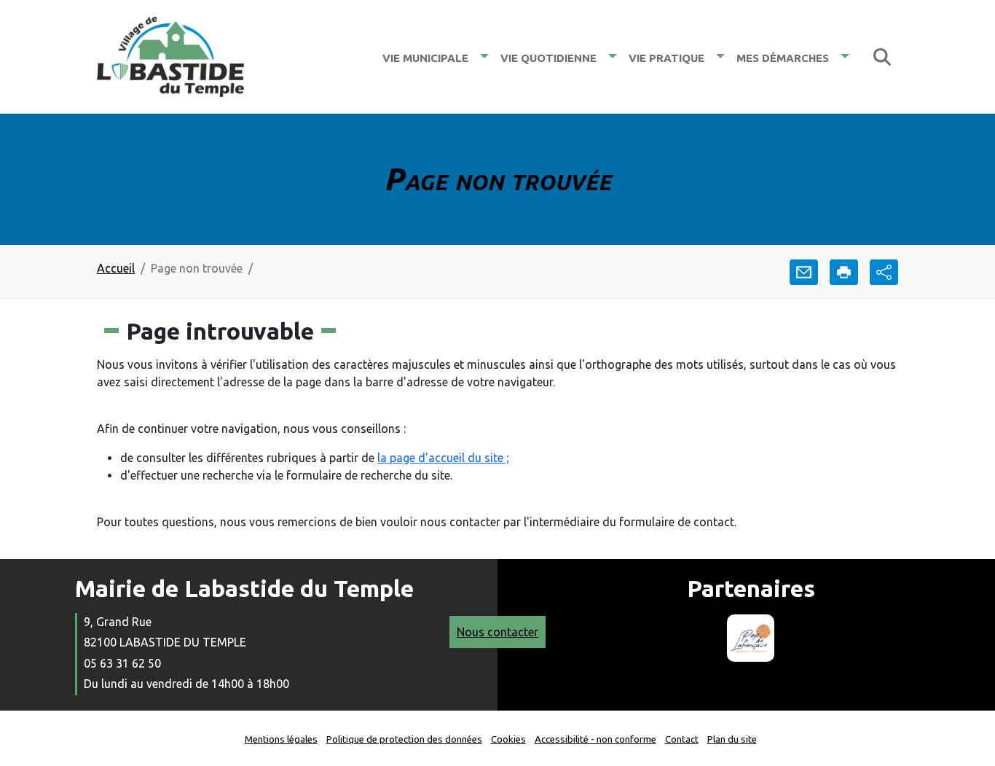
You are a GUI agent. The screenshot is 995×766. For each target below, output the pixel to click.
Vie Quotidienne (548, 56)
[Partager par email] (804, 272)
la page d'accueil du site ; (443, 457)
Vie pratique (666, 56)
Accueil (116, 268)
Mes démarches (782, 56)
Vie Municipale (425, 56)
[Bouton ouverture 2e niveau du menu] (484, 56)
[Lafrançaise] (750, 638)
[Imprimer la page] (844, 272)
